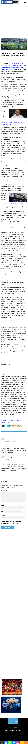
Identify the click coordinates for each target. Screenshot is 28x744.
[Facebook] (5, 426)
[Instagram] (13, 426)
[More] (20, 426)
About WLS (13, 728)
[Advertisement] (14, 22)
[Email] (18, 426)
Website (3, 515)
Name (3, 505)
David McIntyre (7, 59)
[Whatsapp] (8, 426)
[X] (3, 426)
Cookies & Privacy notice (13, 730)
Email (3, 511)
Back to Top (13, 721)
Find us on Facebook (6, 422)
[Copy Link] (15, 426)
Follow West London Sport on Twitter (11, 420)
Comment (4, 490)
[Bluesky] (10, 426)
